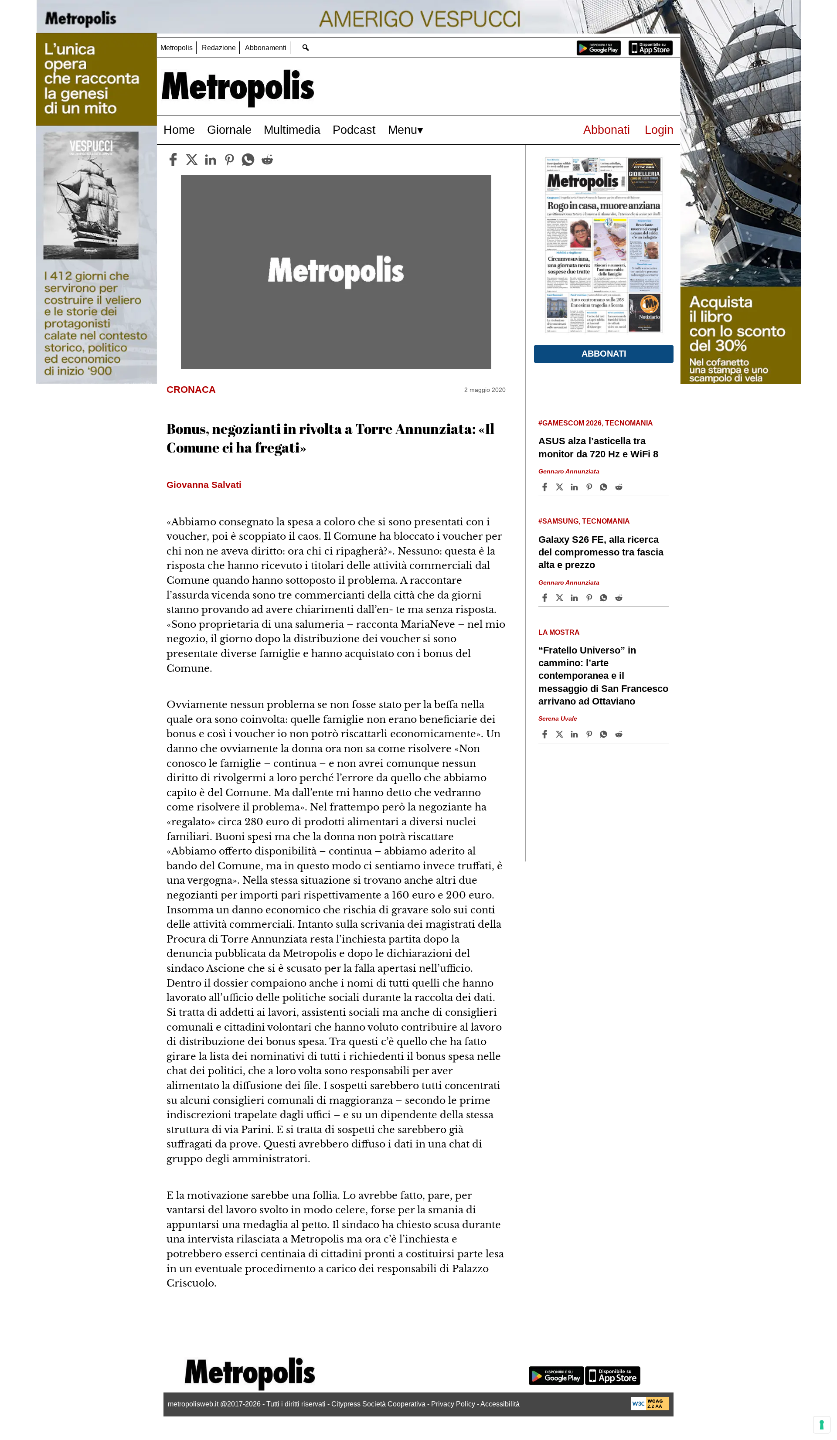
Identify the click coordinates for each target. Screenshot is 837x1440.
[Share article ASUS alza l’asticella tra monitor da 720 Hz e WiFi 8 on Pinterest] (590, 487)
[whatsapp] (248, 159)
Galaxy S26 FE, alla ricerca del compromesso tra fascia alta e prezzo (600, 552)
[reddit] (267, 159)
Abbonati (606, 129)
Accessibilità (500, 1404)
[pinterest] (229, 159)
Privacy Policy (453, 1404)
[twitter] (192, 159)
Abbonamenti (265, 47)
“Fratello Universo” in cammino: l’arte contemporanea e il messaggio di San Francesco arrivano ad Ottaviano (603, 676)
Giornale (229, 129)
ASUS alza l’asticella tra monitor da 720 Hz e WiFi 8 (598, 447)
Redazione (219, 47)
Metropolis (176, 47)
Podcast (354, 129)
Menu (402, 129)
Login (659, 129)
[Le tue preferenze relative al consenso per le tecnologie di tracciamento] (821, 1424)
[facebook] (173, 159)
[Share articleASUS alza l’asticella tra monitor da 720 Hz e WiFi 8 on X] (560, 487)
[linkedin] (210, 159)
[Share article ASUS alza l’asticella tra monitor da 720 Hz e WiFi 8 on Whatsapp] (605, 487)
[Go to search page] (305, 47)
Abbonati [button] (604, 353)
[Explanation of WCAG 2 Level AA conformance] (650, 1408)
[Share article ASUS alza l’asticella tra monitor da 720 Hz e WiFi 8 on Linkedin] (575, 487)
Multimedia (292, 129)
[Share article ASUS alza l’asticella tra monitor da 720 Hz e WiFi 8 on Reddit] (620, 487)
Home (179, 129)
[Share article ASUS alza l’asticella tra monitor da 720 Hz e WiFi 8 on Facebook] (546, 487)
